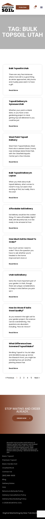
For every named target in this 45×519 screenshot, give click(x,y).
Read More (13, 90)
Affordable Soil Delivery (21, 208)
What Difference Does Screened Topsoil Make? (21, 345)
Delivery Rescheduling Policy (14, 499)
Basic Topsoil (8, 456)
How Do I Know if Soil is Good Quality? (20, 309)
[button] (41, 7)
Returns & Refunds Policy (12, 491)
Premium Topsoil (9, 460)
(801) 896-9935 (8, 475)
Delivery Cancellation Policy (14, 495)
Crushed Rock (8, 468)
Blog (4, 479)
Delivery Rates (8, 483)
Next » (37, 377)
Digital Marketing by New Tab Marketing (22, 513)
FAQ (4, 487)
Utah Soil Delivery (17, 274)
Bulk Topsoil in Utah (18, 68)
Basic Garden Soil (9, 464)
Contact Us (7, 472)
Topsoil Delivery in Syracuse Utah (18, 103)
